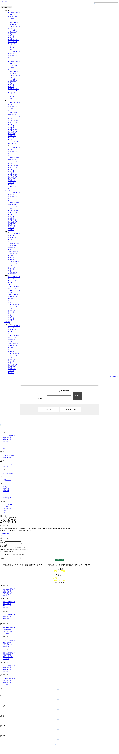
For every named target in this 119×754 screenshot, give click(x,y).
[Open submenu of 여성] (8, 232)
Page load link (5, 533)
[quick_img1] (59, 693)
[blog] (59, 713)
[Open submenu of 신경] (8, 275)
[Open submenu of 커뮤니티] (11, 324)
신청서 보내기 (59, 560)
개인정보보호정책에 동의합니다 (14, 555)
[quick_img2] (59, 703)
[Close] (1, 535)
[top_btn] (59, 742)
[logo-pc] (106, 5)
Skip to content (5, 1)
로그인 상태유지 (65, 391)
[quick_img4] (59, 723)
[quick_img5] (59, 732)
